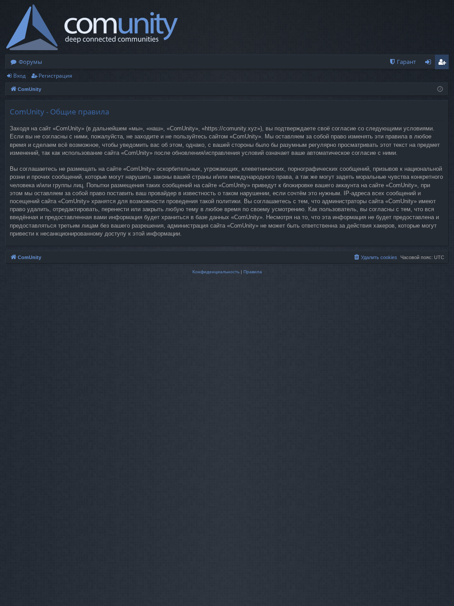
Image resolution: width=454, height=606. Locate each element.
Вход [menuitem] (430, 63)
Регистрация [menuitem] (443, 63)
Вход (19, 75)
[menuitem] (402, 62)
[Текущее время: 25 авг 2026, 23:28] (440, 89)
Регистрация (55, 75)
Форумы (30, 62)
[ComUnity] (92, 27)
